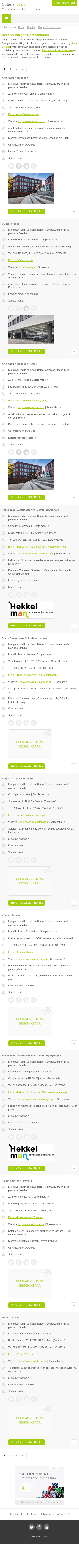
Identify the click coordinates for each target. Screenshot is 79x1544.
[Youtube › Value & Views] (34, 1399)
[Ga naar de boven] (74, 211)
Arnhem (26, 526)
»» (23, 69)
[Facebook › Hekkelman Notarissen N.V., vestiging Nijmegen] (19, 1137)
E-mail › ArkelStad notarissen (23, 114)
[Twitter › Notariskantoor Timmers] (11, 1262)
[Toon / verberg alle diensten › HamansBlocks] (42, 977)
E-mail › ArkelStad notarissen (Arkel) (27, 400)
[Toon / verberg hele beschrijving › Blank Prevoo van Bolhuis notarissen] (42, 690)
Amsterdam (32, 239)
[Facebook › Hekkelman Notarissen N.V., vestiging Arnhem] (19, 595)
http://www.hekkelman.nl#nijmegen (36, 1099)
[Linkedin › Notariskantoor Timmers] (26, 1262)
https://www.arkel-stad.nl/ (31, 121)
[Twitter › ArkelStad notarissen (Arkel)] (11, 452)
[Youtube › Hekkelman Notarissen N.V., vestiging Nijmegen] (34, 1137)
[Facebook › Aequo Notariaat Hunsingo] (19, 860)
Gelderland (14, 526)
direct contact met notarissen (57, 50)
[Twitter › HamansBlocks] (11, 1000)
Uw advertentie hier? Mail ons (39, 1502)
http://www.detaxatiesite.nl (32, 1361)
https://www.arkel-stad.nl (31, 407)
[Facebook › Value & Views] (19, 1399)
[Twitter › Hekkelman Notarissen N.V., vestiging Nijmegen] (11, 1137)
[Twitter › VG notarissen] (11, 308)
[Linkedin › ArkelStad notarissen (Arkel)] (26, 452)
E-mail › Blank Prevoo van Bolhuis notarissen (32, 675)
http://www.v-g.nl (27, 267)
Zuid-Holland (14, 93)
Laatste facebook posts (22, 151)
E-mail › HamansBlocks (20, 952)
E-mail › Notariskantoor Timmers (25, 1217)
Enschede (27, 1333)
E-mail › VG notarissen (20, 260)
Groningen (13, 794)
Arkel (27, 379)
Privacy (46, 1537)
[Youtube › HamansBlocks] (34, 1000)
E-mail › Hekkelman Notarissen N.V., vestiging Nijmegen (38, 1092)
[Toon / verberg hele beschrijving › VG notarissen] (42, 275)
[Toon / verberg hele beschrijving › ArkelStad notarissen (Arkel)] (42, 416)
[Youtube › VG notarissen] (34, 308)
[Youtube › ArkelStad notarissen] (34, 166)
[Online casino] (39, 1468)
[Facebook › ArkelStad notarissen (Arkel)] (19, 452)
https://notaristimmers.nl (31, 1224)
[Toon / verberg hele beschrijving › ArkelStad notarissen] (42, 129)
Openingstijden (17, 708)
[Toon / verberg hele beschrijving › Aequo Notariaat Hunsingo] (42, 830)
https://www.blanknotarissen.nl (34, 682)
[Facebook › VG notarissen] (19, 308)
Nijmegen (27, 1071)
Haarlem (30, 654)
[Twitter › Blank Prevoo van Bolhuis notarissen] (11, 723)
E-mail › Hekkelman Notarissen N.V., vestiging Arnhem (37, 546)
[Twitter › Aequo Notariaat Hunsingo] (11, 860)
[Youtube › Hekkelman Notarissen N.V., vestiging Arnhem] (34, 595)
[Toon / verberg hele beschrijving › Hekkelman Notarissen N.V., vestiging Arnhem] (42, 562)
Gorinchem (30, 93)
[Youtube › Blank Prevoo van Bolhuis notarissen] (34, 723)
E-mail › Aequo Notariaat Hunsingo (26, 815)
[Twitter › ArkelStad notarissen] (11, 166)
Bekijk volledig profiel (26, 211)
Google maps (46, 93)
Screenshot (54, 121)
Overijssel (13, 1333)
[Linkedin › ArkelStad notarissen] (26, 166)
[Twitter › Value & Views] (11, 1399)
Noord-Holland (15, 239)
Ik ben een (64, 3)
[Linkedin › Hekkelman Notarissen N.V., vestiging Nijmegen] (26, 1137)
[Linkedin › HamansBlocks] (26, 1000)
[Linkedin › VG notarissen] (26, 308)
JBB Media (36, 1537)
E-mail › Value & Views (20, 1354)
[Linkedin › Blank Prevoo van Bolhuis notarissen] (26, 723)
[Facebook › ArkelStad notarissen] (19, 166)
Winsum (26, 794)
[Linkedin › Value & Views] (26, 1399)
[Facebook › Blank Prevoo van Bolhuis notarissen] (19, 723)
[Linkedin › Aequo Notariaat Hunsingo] (26, 860)
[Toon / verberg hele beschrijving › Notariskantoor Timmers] (42, 1232)
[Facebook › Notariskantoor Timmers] (19, 1262)
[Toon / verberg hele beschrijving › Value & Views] (42, 1369)
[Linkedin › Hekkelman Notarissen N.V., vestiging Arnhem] (26, 595)
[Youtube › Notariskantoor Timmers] (34, 1262)
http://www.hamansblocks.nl (33, 959)
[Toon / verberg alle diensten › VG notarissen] (42, 285)
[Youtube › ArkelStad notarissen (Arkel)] (34, 452)
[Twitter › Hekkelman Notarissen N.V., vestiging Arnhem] (11, 595)
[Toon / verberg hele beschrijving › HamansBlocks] (42, 967)
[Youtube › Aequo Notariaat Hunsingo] (34, 860)
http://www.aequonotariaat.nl (33, 822)
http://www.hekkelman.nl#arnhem (35, 553)
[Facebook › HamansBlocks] (19, 1000)
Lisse (27, 1196)
